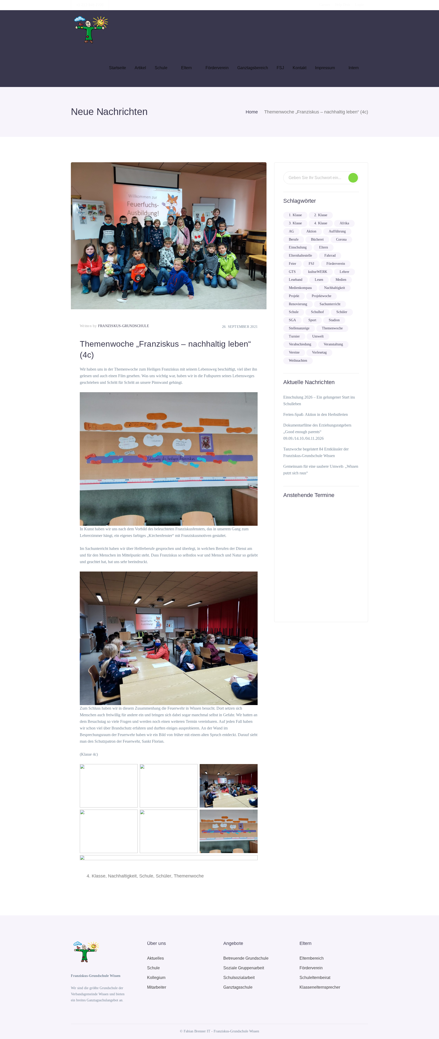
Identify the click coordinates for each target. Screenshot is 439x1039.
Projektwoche (321, 296)
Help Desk (342, 5)
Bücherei (317, 239)
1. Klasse (295, 215)
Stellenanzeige (299, 328)
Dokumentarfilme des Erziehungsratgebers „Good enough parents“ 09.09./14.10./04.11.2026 (317, 432)
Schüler (163, 876)
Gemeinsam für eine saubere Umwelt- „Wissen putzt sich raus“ (320, 469)
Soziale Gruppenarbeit (243, 968)
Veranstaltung (333, 344)
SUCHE (353, 178)
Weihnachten (298, 360)
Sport (312, 320)
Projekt (294, 296)
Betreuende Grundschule (246, 958)
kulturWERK (317, 272)
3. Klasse (295, 223)
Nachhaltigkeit (122, 876)
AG (291, 231)
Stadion (334, 320)
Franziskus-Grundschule (123, 326)
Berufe (294, 239)
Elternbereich (312, 958)
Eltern (323, 247)
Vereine (294, 352)
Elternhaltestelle (300, 255)
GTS (292, 272)
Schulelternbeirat (315, 977)
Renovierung (298, 304)
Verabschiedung (300, 344)
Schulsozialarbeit (239, 977)
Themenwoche (189, 876)
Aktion (311, 231)
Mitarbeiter (156, 987)
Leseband (295, 280)
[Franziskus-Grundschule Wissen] (90, 29)
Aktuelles (155, 958)
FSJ (311, 264)
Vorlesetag (319, 352)
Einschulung (298, 247)
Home (252, 111)
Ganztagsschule (238, 987)
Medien (341, 280)
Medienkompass (300, 288)
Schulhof (317, 312)
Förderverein (335, 264)
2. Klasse (320, 215)
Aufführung (337, 231)
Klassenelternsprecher (320, 987)
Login (359, 5)
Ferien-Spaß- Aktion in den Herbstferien (315, 414)
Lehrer (344, 272)
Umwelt (318, 336)
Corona (341, 239)
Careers (324, 5)
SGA (292, 320)
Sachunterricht (330, 304)
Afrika (344, 223)
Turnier (294, 336)
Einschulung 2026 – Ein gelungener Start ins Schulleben (319, 400)
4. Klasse (96, 876)
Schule (146, 876)
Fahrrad (330, 255)
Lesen (319, 280)
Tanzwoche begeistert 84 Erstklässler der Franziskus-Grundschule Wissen (316, 452)
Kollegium (156, 977)
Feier (292, 264)
